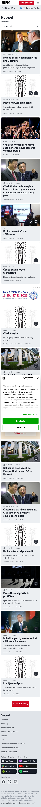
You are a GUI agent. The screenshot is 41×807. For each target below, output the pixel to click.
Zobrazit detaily (28, 414)
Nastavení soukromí (9, 752)
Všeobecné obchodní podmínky (13, 744)
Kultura (5, 141)
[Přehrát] (31, 48)
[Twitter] (9, 784)
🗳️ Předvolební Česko (29, 8)
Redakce (4, 720)
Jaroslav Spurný (8, 113)
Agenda (5, 228)
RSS (2, 740)
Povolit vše (20, 421)
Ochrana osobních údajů (10, 748)
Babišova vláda (8, 8)
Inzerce (4, 736)
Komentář (9, 99)
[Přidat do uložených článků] (36, 48)
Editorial (8, 54)
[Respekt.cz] (6, 2)
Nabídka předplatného (9, 732)
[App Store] (9, 761)
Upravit (19, 427)
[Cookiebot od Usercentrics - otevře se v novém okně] (24, 378)
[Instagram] (15, 784)
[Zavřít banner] (37, 378)
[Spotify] (27, 771)
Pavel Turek (7, 155)
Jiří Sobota (6, 694)
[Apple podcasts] (27, 761)
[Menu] (37, 2)
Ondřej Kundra (8, 71)
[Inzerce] (20, 295)
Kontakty (4, 724)
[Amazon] (9, 771)
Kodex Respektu (7, 728)
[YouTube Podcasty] (27, 766)
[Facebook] (3, 784)
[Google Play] (9, 766)
